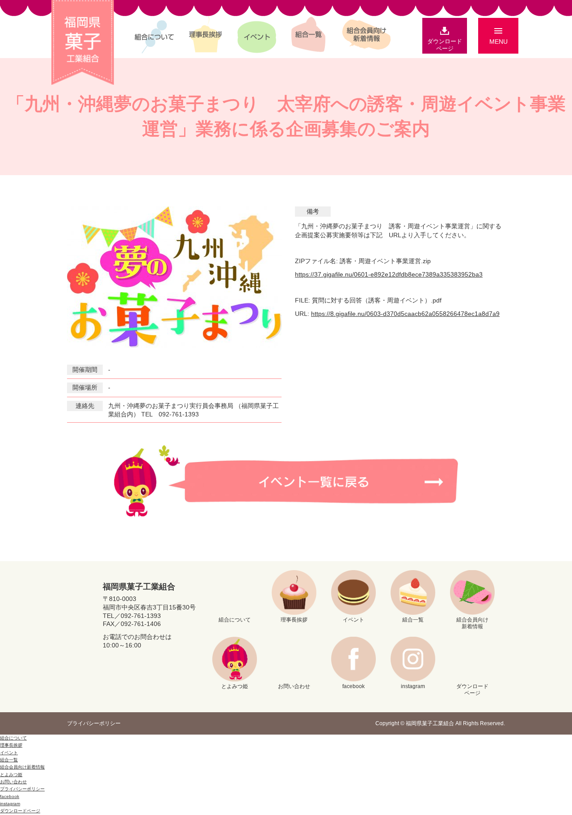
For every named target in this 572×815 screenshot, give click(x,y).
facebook (353, 686)
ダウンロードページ (444, 45)
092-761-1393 (141, 615)
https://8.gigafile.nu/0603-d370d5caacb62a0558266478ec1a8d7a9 (405, 313)
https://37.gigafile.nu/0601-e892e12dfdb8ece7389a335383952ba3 (389, 274)
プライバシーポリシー (94, 723)
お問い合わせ (294, 686)
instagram (413, 686)
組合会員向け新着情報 (366, 32)
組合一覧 (308, 36)
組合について (154, 35)
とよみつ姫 (234, 686)
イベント (257, 35)
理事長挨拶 (205, 36)
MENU (498, 41)
